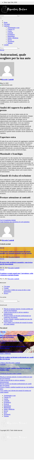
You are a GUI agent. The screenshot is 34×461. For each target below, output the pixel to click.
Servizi (10, 39)
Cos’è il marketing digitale (8, 220)
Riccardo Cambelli (8, 79)
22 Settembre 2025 (6, 352)
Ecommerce (11, 34)
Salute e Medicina (13, 38)
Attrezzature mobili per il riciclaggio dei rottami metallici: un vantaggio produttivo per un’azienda (16, 252)
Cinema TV (11, 29)
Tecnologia (11, 41)
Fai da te (6, 404)
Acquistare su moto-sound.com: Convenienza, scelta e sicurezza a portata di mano (16, 274)
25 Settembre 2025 (6, 341)
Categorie (7, 26)
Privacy (6, 293)
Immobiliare (11, 36)
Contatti (6, 45)
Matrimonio (7, 407)
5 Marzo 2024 (4, 363)
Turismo (10, 43)
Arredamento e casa (13, 27)
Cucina (10, 31)
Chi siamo (7, 24)
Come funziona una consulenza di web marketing (14, 222)
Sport (5, 412)
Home (5, 22)
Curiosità (10, 33)
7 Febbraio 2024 (5, 373)
